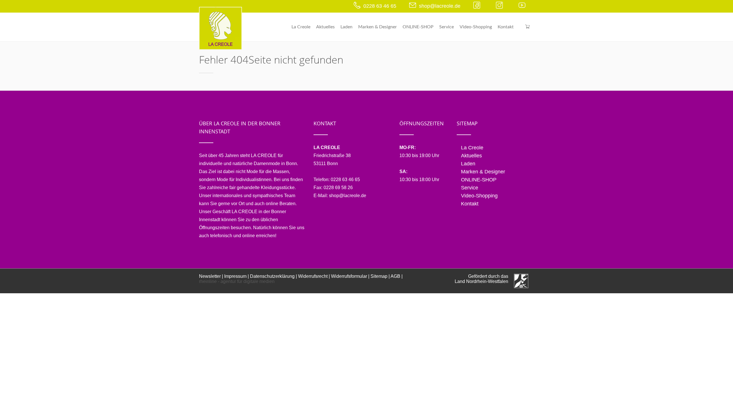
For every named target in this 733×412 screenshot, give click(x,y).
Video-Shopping (476, 27)
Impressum (235, 276)
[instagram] (501, 6)
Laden (346, 27)
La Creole (300, 27)
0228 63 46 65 (379, 6)
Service (446, 27)
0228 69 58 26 (338, 187)
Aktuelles (325, 27)
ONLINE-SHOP (418, 27)
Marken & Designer (377, 27)
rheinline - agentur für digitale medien (237, 281)
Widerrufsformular (349, 276)
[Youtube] (523, 6)
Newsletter (210, 276)
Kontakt (506, 27)
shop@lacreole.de (439, 6)
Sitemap (379, 276)
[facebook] (478, 6)
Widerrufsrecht (313, 276)
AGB (395, 276)
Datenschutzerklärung (272, 276)
